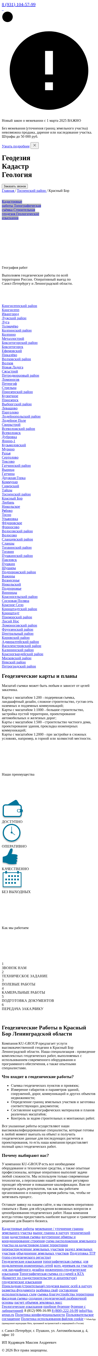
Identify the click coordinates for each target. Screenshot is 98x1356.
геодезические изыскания (22, 1282)
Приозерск (10, 400)
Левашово (10, 408)
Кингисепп (10, 310)
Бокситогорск (12, 347)
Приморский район (17, 617)
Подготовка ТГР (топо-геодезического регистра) (48, 1255)
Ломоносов (10, 379)
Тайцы (7, 490)
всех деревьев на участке (73, 1265)
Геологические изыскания (22, 1306)
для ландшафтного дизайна (23, 1270)
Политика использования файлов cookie (52, 1319)
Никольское (11, 506)
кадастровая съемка (25, 1237)
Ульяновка (10, 519)
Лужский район (14, 318)
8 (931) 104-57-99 (19, 4)
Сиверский (10, 486)
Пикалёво (9, 355)
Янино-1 (8, 441)
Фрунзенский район (17, 629)
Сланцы (8, 543)
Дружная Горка (14, 478)
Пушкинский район (17, 556)
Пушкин (8, 564)
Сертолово (10, 457)
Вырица (8, 470)
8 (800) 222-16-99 (65, 1311)
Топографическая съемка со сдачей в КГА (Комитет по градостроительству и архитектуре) (43, 1276)
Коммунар (10, 482)
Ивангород (10, 314)
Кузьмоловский (14, 445)
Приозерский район (17, 392)
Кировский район (16, 638)
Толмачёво (10, 326)
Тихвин (8, 552)
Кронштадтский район (19, 609)
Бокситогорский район (20, 343)
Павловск (9, 560)
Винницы (9, 592)
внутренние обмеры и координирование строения (39, 1239)
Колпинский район (17, 330)
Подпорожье (11, 588)
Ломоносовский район (19, 625)
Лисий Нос (10, 621)
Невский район (14, 662)
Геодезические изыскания (22, 1261)
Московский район (16, 658)
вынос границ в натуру (51, 1233)
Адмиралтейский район (20, 642)
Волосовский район (17, 531)
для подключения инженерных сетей (45, 1263)
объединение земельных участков (42, 1253)
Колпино (9, 334)
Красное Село (12, 605)
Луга (5, 322)
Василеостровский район (21, 646)
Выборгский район (17, 404)
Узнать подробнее (16, 146)
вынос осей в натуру (76, 1286)
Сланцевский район (17, 539)
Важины (8, 576)
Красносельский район (20, 597)
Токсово (8, 461)
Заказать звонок (15, 186)
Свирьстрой (11, 425)
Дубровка (9, 437)
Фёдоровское (12, 523)
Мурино (8, 449)
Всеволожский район (18, 429)
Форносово (10, 527)
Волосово (9, 535)
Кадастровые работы (18, 1229)
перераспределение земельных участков (33, 1249)
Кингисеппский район (19, 306)
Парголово (10, 412)
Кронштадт (10, 613)
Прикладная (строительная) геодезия (31, 1286)
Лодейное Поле (14, 420)
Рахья (6, 453)
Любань (8, 502)
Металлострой (13, 338)
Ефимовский (12, 351)
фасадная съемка (15, 1298)
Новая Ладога (12, 367)
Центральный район (18, 633)
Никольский (11, 584)
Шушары (9, 568)
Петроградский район (19, 666)
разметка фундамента (18, 1290)
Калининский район (18, 650)
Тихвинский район (17, 547)
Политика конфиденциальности (40, 1315)
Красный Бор (12, 498)
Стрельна (9, 388)
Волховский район (16, 359)
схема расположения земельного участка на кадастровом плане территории (49, 1243)
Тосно (6, 515)
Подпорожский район (19, 572)
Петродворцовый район (20, 375)
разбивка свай (47, 1290)
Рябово (7, 511)
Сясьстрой (10, 371)
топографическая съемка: (62, 1261)
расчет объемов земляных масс (38, 1302)
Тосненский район (16, 494)
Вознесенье (11, 580)
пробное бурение (56, 1306)
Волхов (7, 363)
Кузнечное (10, 396)
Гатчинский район (16, 465)
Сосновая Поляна (15, 601)
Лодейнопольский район (21, 416)
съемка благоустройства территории (65, 1294)
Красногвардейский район (22, 654)
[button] (7, 21)
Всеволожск (11, 433)
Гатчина (8, 474)
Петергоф (9, 384)
